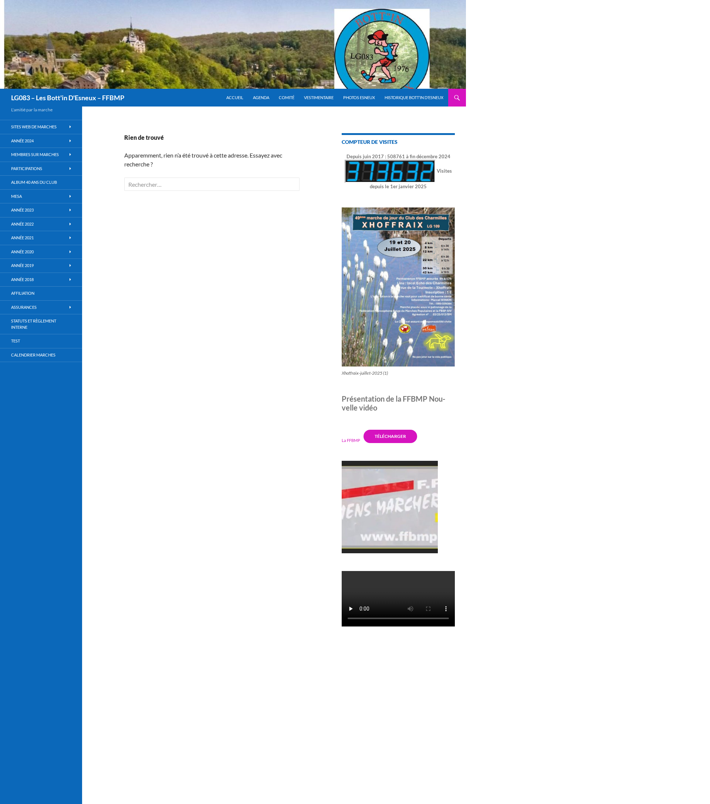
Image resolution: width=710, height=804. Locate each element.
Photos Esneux (359, 97)
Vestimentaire (319, 97)
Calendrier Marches (33, 354)
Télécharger (390, 436)
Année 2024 (22, 140)
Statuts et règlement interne (33, 324)
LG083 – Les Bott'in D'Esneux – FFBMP (67, 98)
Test (15, 340)
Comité (286, 97)
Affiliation (22, 293)
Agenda (261, 97)
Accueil (234, 97)
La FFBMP (351, 440)
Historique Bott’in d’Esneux (414, 97)
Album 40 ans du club (34, 182)
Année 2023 (22, 209)
